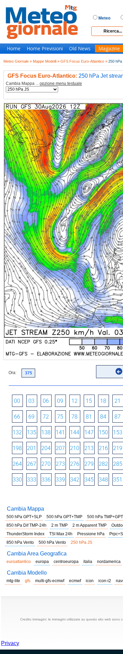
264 (17, 464)
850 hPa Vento (20, 542)
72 (46, 416)
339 (60, 479)
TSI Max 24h (60, 533)
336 (46, 479)
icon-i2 (104, 580)
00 (17, 401)
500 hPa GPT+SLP (24, 516)
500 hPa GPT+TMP (64, 516)
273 (60, 464)
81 (89, 416)
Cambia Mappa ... (44, 83)
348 (103, 479)
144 (74, 432)
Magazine (109, 48)
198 (17, 448)
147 (89, 432)
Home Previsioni (45, 48)
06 (46, 401)
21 (117, 401)
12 (74, 401)
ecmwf (75, 580)
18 (103, 401)
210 (74, 448)
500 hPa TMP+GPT (105, 516)
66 (17, 416)
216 (103, 448)
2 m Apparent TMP (89, 525)
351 (117, 479)
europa (42, 561)
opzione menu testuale (61, 83)
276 (74, 464)
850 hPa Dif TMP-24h (26, 525)
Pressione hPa (91, 533)
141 (60, 432)
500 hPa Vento (52, 542)
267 (31, 464)
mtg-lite (13, 580)
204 (46, 448)
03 (31, 401)
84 (103, 416)
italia (87, 561)
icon (90, 580)
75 (60, 416)
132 (17, 432)
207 (60, 448)
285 (117, 464)
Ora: (12, 372)
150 (103, 432)
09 (60, 401)
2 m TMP (59, 525)
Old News (80, 48)
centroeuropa (66, 561)
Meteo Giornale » (17, 61)
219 (117, 448)
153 (117, 432)
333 (31, 479)
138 (46, 432)
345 (89, 479)
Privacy (10, 643)
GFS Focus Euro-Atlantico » (83, 61)
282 (103, 464)
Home (13, 48)
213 (89, 448)
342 (74, 479)
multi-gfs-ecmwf (49, 580)
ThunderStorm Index (25, 533)
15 (89, 401)
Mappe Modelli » (46, 61)
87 (117, 416)
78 (74, 416)
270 (46, 464)
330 (17, 479)
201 (31, 448)
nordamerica (109, 561)
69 (31, 416)
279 (89, 464)
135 (31, 432)
